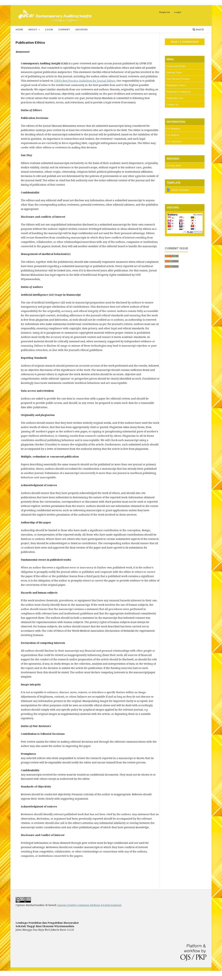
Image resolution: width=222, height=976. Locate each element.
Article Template (180, 190)
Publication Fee (174, 98)
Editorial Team (174, 72)
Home (19, 29)
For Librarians (174, 141)
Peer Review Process (178, 78)
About (33, 29)
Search (199, 29)
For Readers (173, 128)
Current (64, 29)
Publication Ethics (176, 85)
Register (164, 12)
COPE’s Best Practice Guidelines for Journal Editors (84, 80)
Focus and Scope (176, 66)
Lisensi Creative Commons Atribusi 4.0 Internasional (89, 905)
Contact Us (172, 104)
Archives (81, 29)
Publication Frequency (178, 91)
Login (49, 29)
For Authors (172, 135)
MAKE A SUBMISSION (185, 41)
